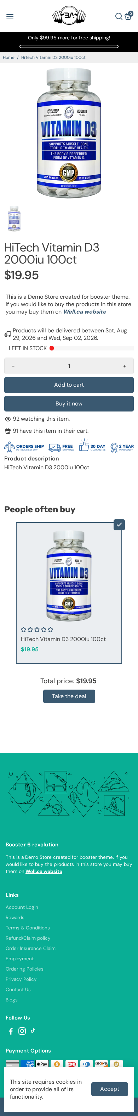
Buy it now (69, 403)
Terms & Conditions (28, 928)
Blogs (12, 1000)
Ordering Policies (25, 969)
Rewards (15, 918)
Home (9, 57)
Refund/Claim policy (28, 938)
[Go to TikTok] (32, 1032)
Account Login (22, 907)
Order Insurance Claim (31, 948)
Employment (20, 959)
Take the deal (69, 696)
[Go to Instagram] (22, 1032)
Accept (109, 1089)
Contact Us (18, 990)
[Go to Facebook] (11, 1032)
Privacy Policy (21, 979)
